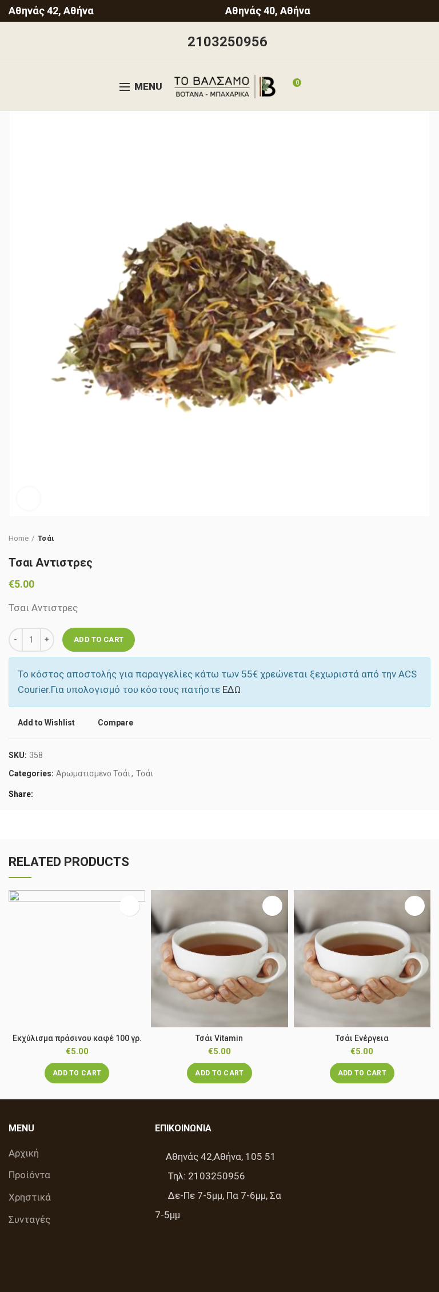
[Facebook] (45, 794)
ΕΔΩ (231, 689)
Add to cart (98, 639)
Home (19, 538)
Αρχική (24, 1153)
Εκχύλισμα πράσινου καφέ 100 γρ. (77, 1038)
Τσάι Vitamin (219, 1038)
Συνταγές (29, 1219)
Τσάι (46, 538)
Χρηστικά (30, 1197)
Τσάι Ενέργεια (362, 1038)
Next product (424, 538)
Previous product (402, 538)
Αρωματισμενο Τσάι (93, 773)
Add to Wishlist (46, 723)
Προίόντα (29, 1175)
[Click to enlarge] (28, 498)
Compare (115, 723)
